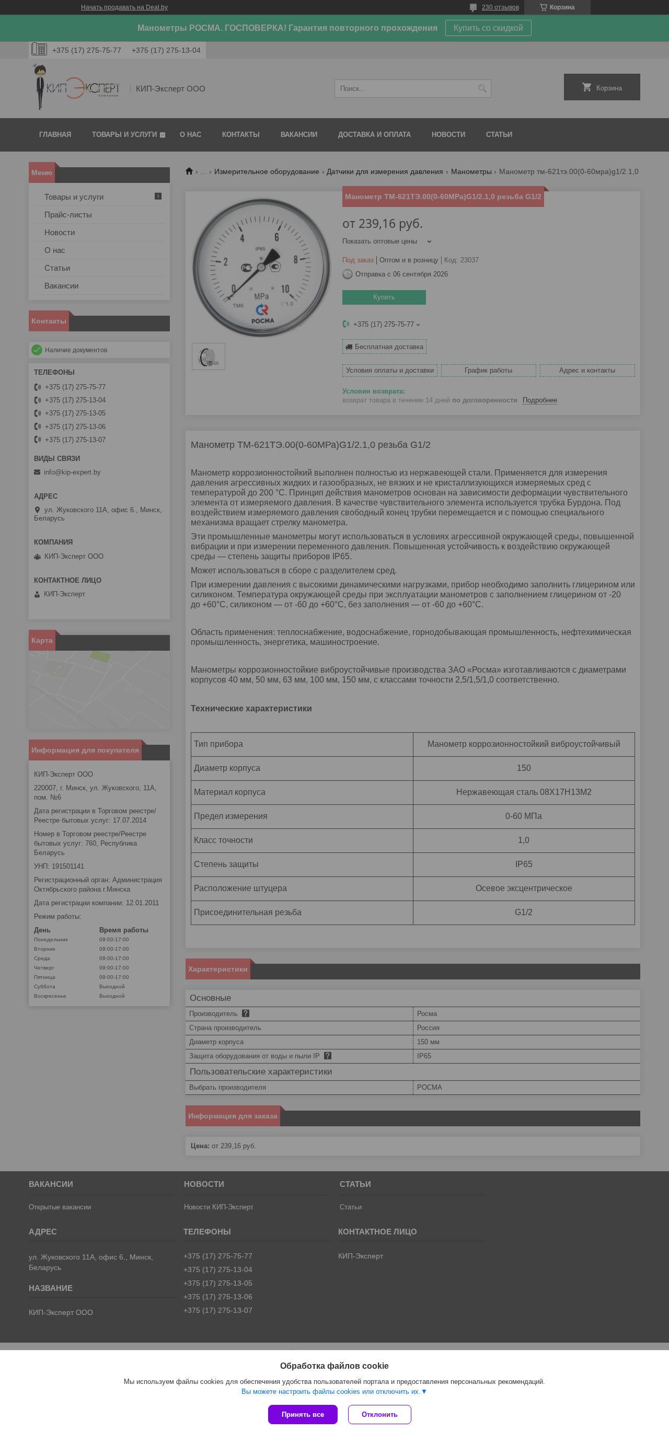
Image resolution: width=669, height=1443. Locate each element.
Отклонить (380, 1414)
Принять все (303, 1414)
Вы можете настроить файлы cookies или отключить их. (331, 1391)
